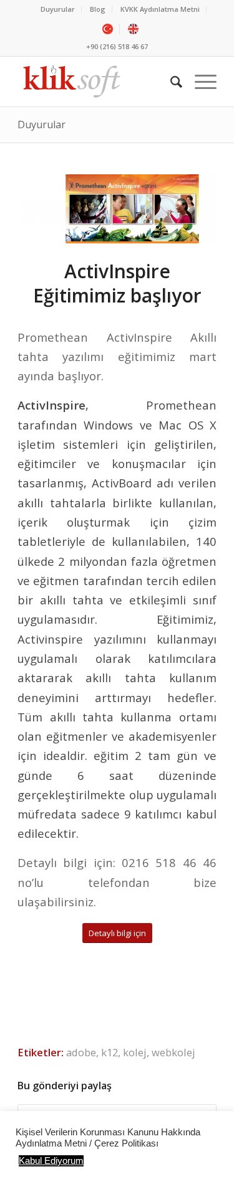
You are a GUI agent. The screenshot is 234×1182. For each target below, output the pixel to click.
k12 (109, 1052)
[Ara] (170, 81)
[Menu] (199, 81)
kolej (135, 1052)
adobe (81, 1052)
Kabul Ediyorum (51, 1161)
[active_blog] (117, 208)
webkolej (173, 1052)
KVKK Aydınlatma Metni (160, 9)
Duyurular (58, 9)
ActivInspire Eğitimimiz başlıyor (117, 283)
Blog (97, 9)
